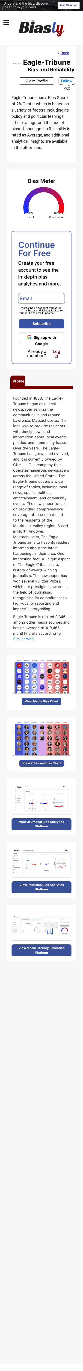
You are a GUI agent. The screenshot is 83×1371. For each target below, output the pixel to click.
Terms (32, 310)
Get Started (68, 5)
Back (65, 53)
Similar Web (23, 639)
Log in (56, 353)
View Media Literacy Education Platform (41, 950)
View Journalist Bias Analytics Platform (41, 824)
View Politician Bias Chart (41, 763)
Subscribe (42, 323)
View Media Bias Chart (41, 701)
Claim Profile (37, 81)
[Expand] (6, 22)
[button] (33, 22)
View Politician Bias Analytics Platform (41, 887)
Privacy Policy (50, 310)
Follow (66, 81)
